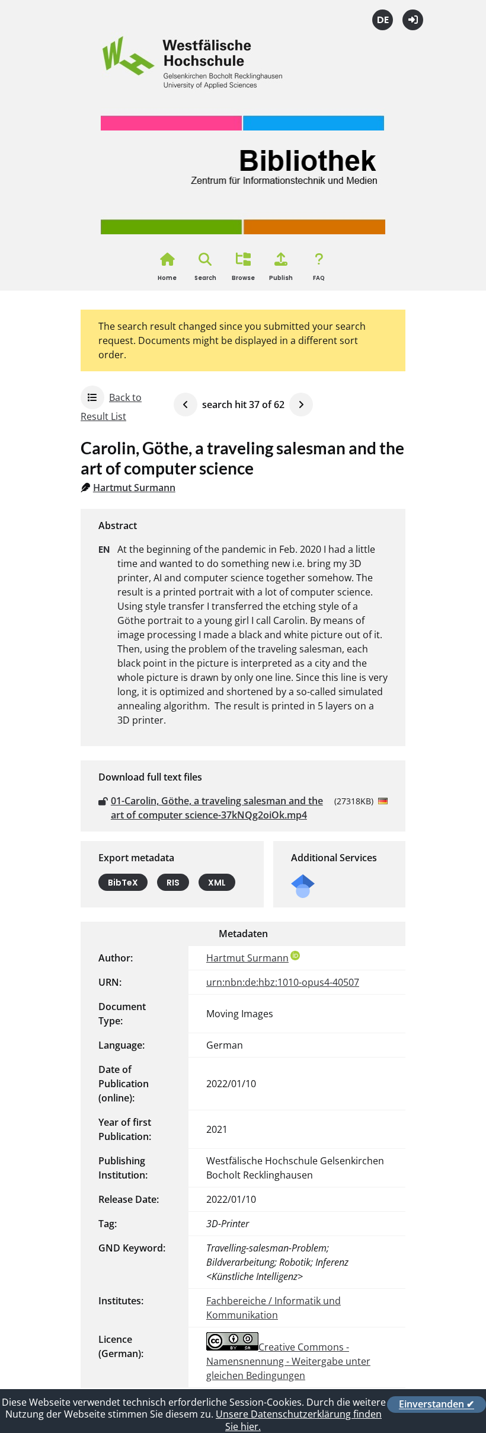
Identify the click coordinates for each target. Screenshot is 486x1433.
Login (412, 19)
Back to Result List (111, 407)
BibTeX (123, 882)
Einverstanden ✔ (436, 1404)
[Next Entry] (301, 404)
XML (217, 882)
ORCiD (295, 955)
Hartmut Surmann (134, 487)
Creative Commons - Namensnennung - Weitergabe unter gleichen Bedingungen (288, 1361)
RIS (173, 882)
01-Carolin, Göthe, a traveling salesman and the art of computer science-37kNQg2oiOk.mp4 (217, 807)
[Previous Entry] (185, 404)
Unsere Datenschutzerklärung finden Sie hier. (299, 1420)
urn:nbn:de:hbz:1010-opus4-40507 (282, 982)
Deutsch (382, 19)
